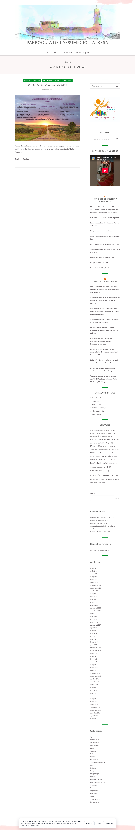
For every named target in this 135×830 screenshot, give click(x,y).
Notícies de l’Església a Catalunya (105, 200)
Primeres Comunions (97, 779)
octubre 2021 (94, 591)
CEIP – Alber (96, 414)
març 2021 (93, 599)
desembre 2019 (95, 625)
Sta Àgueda (109, 479)
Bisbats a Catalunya (99, 408)
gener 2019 (94, 645)
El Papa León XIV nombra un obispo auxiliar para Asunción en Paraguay (102, 369)
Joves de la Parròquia (95, 456)
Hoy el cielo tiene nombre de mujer (102, 257)
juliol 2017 (93, 687)
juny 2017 (93, 690)
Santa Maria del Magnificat (99, 268)
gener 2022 (94, 582)
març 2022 (93, 577)
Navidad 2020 (97, 459)
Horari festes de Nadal (106, 453)
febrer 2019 (94, 642)
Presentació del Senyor (101, 467)
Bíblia (115, 433)
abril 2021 (93, 596)
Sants (92, 796)
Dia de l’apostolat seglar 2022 (100, 520)
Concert (94, 439)
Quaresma (67, 80)
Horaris (114, 453)
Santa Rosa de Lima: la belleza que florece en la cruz (104, 224)
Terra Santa (93, 482)
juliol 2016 (93, 718)
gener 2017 (94, 704)
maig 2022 (93, 571)
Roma (92, 788)
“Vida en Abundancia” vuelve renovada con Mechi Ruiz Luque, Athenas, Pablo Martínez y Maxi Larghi (103, 379)
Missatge (115, 456)
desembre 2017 (95, 673)
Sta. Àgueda (101, 479)
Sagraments (94, 791)
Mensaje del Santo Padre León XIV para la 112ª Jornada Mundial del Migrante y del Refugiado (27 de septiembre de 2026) (104, 209)
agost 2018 (94, 653)
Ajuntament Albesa (98, 411)
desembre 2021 (95, 585)
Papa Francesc (104, 459)
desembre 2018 (95, 648)
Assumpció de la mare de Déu (105, 430)
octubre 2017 (94, 679)
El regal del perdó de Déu (99, 262)
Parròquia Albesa (97, 463)
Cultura (27, 80)
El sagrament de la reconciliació (101, 231)
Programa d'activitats (51, 80)
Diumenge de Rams (106, 446)
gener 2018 (94, 670)
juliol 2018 (93, 656)
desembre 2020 (95, 608)
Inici (48, 53)
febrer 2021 (94, 602)
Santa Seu (95, 401)
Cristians (93, 751)
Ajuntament (94, 737)
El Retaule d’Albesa (63, 53)
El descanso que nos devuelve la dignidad (104, 218)
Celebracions (99, 436)
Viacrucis (103, 482)
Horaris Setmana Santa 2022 (100, 532)
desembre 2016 (95, 707)
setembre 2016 (95, 713)
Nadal (92, 460)
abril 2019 (93, 636)
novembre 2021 (95, 588)
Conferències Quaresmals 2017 (47, 85)
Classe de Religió (108, 436)
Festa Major (95, 452)
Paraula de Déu (112, 459)
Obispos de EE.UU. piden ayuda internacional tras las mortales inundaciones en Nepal (101, 341)
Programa (104, 471)
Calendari (92, 436)
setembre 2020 (95, 611)
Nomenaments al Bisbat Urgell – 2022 (103, 517)
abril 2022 (93, 574)
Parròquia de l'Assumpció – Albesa (67, 42)
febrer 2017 (94, 701)
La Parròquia (82, 53)
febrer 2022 (94, 579)
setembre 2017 (95, 682)
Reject (99, 823)
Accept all (89, 823)
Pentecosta (93, 467)
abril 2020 (93, 619)
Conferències (94, 745)
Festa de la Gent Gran (114, 449)
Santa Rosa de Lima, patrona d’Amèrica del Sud (104, 237)
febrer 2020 (94, 622)
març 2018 (93, 665)
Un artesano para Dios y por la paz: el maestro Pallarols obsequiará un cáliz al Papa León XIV (104, 352)
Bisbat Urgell (96, 404)
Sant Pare (95, 475)
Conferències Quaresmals (108, 439)
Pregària (93, 776)
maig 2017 (93, 693)
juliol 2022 (93, 568)
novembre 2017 (95, 676)
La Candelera (107, 456)
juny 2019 (93, 633)
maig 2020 (93, 616)
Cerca (92, 493)
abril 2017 (93, 696)
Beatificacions (103, 433)
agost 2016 (94, 716)
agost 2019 (94, 628)
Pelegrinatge (111, 463)
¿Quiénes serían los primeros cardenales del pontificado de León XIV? (104, 320)
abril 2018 (93, 662)
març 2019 (93, 639)
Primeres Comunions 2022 (99, 523)
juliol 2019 (93, 630)
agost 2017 (94, 684)
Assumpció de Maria (95, 433)
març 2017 (93, 699)
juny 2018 (93, 659)
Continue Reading (22, 159)
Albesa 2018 (93, 430)
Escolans (93, 756)
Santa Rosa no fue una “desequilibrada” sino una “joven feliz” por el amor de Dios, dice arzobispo (104, 289)
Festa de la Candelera (103, 449)
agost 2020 (94, 613)
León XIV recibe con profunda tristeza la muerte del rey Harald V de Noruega (104, 361)
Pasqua (92, 771)
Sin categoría (94, 802)
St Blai (116, 479)
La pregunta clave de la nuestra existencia (104, 244)
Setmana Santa (107, 475)
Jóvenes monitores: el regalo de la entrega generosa (105, 250)
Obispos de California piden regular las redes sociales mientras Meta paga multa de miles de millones (104, 311)
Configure (109, 823)
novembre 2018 (95, 650)
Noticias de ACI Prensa (105, 281)
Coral (98, 443)
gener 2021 (94, 605)
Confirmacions (93, 443)
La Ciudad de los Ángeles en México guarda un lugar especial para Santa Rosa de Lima (104, 330)
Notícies (37, 80)
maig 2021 (93, 594)
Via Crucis (98, 482)
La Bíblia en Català (98, 398)
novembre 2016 (95, 710)
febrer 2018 (94, 667)
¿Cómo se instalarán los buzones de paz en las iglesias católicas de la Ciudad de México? (105, 300)
